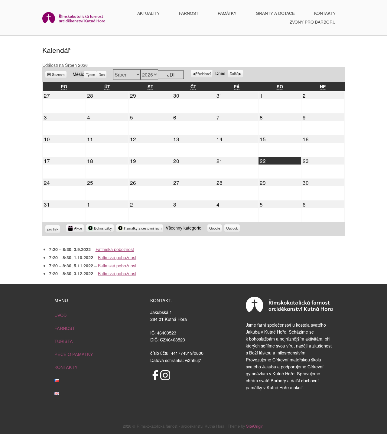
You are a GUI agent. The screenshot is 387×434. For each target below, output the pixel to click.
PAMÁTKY (227, 13)
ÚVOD (60, 315)
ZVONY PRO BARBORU (313, 22)
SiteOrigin (254, 426)
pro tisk (52, 230)
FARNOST (188, 13)
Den (102, 74)
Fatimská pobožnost (115, 249)
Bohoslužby (103, 228)
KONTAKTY (325, 13)
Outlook (232, 229)
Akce (78, 228)
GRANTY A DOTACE (275, 13)
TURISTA (63, 341)
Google (214, 229)
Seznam (58, 75)
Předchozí (203, 73)
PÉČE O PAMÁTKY (73, 354)
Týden (90, 74)
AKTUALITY (148, 13)
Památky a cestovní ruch (142, 228)
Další (234, 73)
